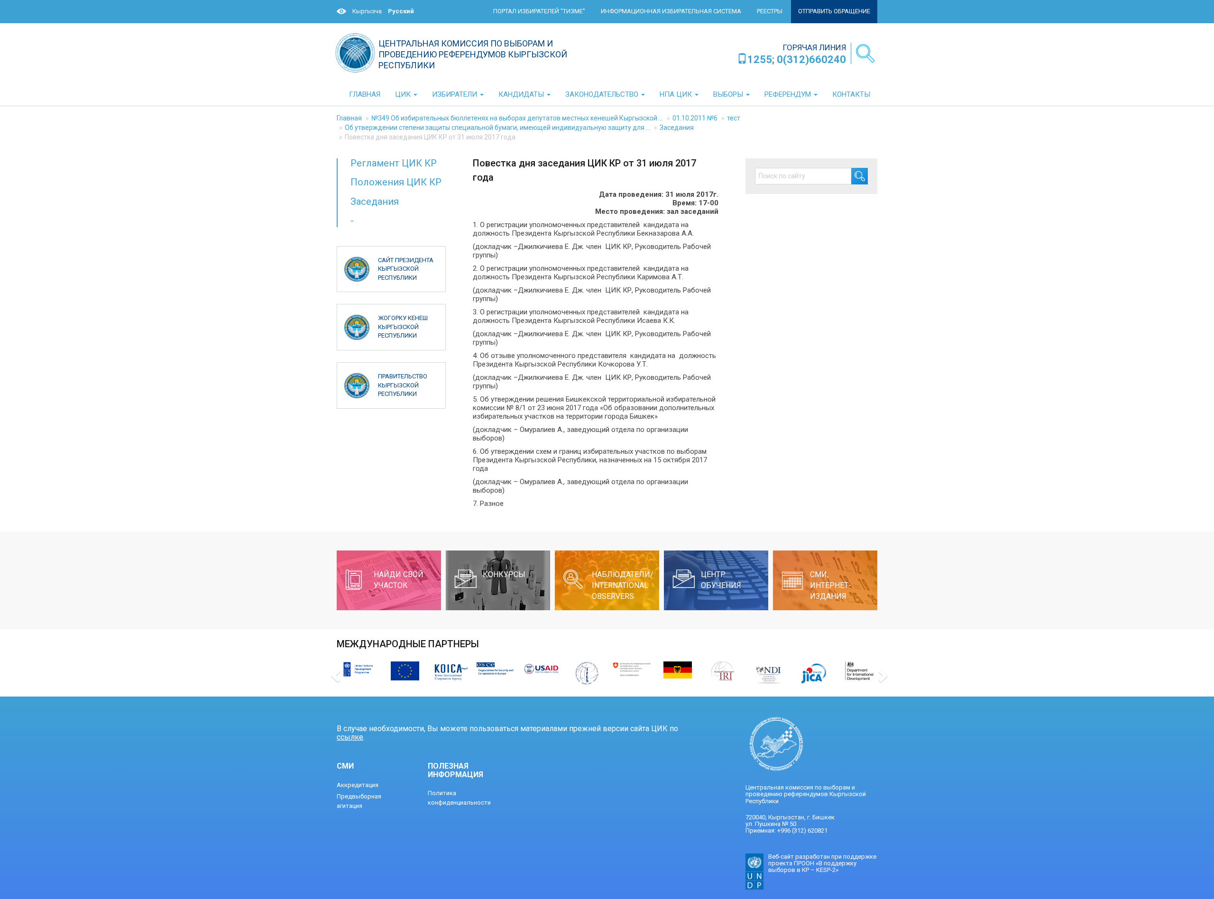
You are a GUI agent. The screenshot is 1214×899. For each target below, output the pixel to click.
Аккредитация (357, 785)
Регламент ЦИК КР (393, 163)
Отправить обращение (834, 11)
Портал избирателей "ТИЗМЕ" (539, 11)
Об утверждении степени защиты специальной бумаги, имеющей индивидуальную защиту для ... (497, 127)
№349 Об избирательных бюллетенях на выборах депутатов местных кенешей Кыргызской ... (517, 118)
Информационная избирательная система (671, 11)
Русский (401, 11)
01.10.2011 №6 (694, 118)
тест (733, 118)
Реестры (769, 11)
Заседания (677, 127)
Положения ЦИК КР (395, 182)
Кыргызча (367, 11)
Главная (349, 118)
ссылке (350, 737)
